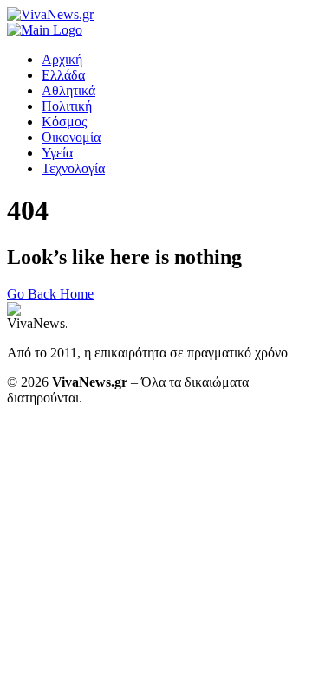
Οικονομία (71, 137)
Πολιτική (67, 106)
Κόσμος (64, 121)
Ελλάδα (63, 75)
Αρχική (62, 59)
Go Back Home (50, 293)
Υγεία (57, 152)
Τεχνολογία (73, 168)
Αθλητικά (68, 90)
